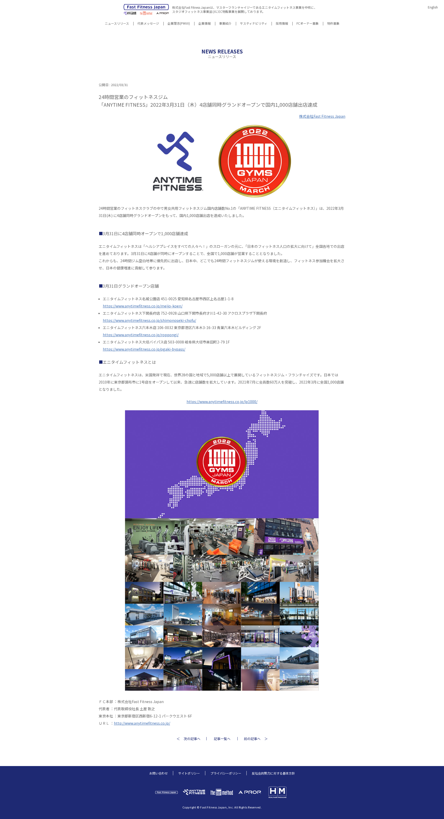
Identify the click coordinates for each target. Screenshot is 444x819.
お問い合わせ (158, 773)
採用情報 (282, 23)
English (433, 7)
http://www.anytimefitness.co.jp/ (142, 723)
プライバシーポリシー (225, 773)
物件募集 (333, 23)
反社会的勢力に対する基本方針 (273, 773)
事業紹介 (225, 23)
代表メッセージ (148, 23)
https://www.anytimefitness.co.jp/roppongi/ (141, 334)
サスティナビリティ (253, 23)
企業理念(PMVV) (179, 23)
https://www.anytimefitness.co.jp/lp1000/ (222, 401)
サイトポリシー (189, 773)
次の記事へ (192, 738)
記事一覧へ (222, 738)
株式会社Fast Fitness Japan (322, 116)
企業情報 (204, 23)
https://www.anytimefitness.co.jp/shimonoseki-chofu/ (149, 320)
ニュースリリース (117, 23)
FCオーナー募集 (308, 23)
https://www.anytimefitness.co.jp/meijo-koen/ (142, 305)
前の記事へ (252, 738)
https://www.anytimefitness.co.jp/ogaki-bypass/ (144, 349)
